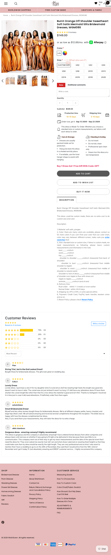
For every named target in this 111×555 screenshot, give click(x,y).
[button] (62, 32)
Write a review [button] (98, 323)
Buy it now (83, 192)
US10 (90, 71)
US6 (64, 71)
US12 (103, 71)
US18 (90, 77)
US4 (103, 65)
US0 (77, 65)
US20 (103, 77)
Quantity (60, 98)
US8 (77, 71)
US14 (64, 77)
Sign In (100, 3)
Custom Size (64, 65)
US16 (77, 77)
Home (5, 15)
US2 (90, 65)
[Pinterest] (2, 522)
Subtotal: (61, 109)
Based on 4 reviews (13, 325)
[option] (19, 10)
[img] (17, 363)
